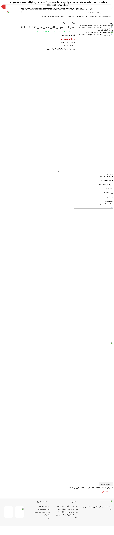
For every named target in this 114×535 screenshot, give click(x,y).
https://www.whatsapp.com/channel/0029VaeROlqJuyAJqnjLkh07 (52, 9)
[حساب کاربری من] (1, 12)
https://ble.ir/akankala (57, 5)
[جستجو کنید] (23, 12)
